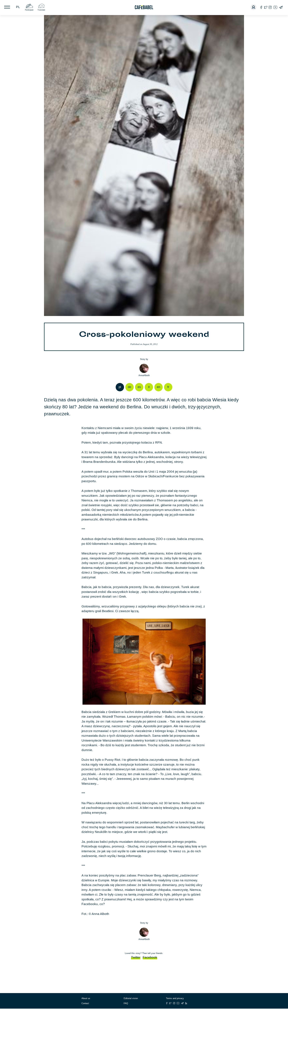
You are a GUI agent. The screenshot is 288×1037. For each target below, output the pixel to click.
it (149, 387)
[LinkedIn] (186, 1003)
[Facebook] (261, 7)
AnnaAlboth (144, 375)
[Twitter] (265, 7)
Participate (29, 10)
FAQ (126, 1003)
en (158, 387)
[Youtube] (275, 7)
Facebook (150, 957)
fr (168, 387)
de (129, 387)
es (139, 387)
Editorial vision (131, 998)
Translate (41, 10)
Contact (85, 1003)
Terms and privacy (175, 998)
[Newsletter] (281, 7)
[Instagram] (270, 7)
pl (18, 7)
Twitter (135, 957)
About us (86, 998)
